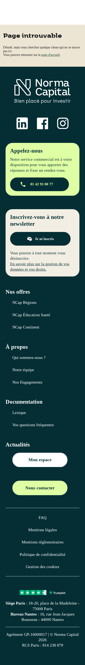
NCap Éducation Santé (31, 315)
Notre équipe (23, 369)
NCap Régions (24, 302)
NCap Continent (25, 327)
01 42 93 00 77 (41, 184)
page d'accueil (50, 55)
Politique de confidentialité (42, 554)
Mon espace (40, 459)
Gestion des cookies (42, 566)
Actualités (18, 445)
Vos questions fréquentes (33, 424)
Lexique (19, 412)
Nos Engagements (27, 382)
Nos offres (18, 292)
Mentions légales (42, 529)
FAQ (42, 517)
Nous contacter (40, 487)
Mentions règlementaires (43, 542)
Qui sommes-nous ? (29, 357)
